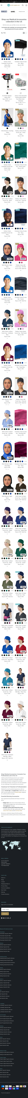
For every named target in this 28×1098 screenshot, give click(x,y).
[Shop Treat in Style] (23, 11)
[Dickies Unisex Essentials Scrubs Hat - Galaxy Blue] (7, 48)
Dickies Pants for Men (5, 951)
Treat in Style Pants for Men (6, 1065)
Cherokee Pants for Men (5, 940)
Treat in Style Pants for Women (7, 1063)
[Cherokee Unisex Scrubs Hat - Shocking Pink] (21, 418)
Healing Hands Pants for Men (6, 964)
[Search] (23, 5)
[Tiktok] (10, 918)
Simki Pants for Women (5, 1043)
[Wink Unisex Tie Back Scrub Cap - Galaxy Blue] (21, 515)
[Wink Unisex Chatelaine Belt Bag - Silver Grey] (21, 676)
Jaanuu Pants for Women (5, 985)
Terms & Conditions (5, 888)
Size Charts (3, 890)
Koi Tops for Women (4, 991)
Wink (1, 1068)
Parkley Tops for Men (5, 1029)
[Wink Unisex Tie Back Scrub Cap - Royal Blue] (7, 644)
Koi (0, 990)
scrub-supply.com (7, 1092)
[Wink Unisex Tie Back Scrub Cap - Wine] (7, 709)
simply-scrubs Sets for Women (7, 1052)
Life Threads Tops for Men (6, 1018)
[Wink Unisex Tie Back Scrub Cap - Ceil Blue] (7, 418)
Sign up (5, 913)
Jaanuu (1, 979)
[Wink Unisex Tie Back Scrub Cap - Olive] (7, 579)
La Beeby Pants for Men (5, 1011)
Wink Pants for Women (5, 1074)
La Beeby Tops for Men (5, 1007)
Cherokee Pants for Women (6, 938)
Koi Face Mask (19, 810)
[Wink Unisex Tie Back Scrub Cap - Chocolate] (21, 483)
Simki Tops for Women (5, 1038)
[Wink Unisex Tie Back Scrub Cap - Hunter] (21, 547)
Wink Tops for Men (4, 1072)
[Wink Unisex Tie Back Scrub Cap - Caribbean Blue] (7, 318)
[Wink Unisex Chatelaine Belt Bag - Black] (7, 741)
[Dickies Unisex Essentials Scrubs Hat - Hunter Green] (7, 151)
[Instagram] (5, 918)
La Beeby (2, 1003)
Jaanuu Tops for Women (5, 980)
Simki (1, 1037)
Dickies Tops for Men (4, 947)
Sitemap (3, 892)
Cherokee (2, 932)
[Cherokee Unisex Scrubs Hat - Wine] (21, 450)
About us (3, 877)
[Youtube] (3, 918)
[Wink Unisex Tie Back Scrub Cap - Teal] (7, 676)
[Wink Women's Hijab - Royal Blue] (7, 450)
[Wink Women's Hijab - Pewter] (7, 386)
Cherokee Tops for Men (5, 935)
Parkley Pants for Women (5, 1032)
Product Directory (5, 894)
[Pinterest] (8, 918)
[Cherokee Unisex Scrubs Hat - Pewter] (21, 284)
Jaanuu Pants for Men (5, 987)
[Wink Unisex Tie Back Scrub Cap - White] (21, 709)
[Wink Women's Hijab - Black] (7, 483)
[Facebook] (1, 918)
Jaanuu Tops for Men (4, 982)
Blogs (2, 879)
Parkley (1, 1026)
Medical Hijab (18, 792)
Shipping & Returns (5, 883)
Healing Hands (3, 956)
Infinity (1, 967)
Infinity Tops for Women (5, 969)
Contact (3, 881)
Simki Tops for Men (4, 1041)
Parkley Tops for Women (5, 1027)
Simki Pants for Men (4, 1045)
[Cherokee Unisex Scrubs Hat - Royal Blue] (21, 352)
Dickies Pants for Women (5, 949)
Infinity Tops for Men (4, 971)
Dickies (1, 943)
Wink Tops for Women (5, 1070)
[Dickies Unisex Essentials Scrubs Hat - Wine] (7, 352)
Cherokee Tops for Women (6, 933)
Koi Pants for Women (4, 996)
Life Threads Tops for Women (6, 1016)
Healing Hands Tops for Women (7, 958)
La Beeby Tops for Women (6, 1005)
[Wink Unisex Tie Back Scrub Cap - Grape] (7, 515)
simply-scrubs (3, 1050)
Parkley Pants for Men (5, 1034)
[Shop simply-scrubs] (14, 11)
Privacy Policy (4, 885)
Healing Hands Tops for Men (6, 960)
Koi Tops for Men (4, 994)
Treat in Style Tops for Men (6, 1061)
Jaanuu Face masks (7, 810)
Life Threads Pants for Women (7, 1020)
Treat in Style (3, 1057)
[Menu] (1, 5)
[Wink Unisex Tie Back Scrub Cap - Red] (21, 644)
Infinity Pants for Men (4, 975)
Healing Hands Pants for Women (7, 962)
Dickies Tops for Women (5, 944)
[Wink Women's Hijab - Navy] (7, 251)
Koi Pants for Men (4, 998)
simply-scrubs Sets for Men (6, 1054)
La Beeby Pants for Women (6, 1009)
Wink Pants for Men (4, 1076)
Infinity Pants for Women (5, 973)
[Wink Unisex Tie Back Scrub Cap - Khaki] (7, 547)
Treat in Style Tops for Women (7, 1059)
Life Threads (3, 1014)
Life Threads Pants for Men (6, 1023)
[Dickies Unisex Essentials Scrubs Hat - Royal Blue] (7, 284)
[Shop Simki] (5, 11)
